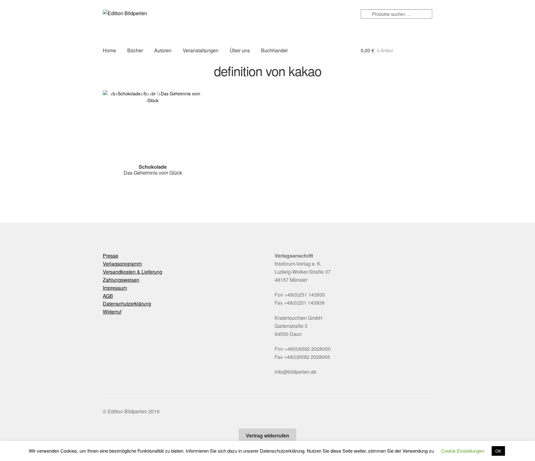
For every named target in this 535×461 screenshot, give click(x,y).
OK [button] (498, 451)
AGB (108, 295)
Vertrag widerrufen (267, 435)
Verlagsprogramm (122, 263)
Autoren (163, 50)
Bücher (135, 50)
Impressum (115, 287)
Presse (110, 255)
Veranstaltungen (201, 50)
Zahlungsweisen (121, 279)
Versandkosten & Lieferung (132, 271)
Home (109, 50)
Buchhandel (274, 50)
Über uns (240, 50)
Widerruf (112, 311)
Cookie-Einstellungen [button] (462, 450)
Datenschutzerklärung (127, 303)
